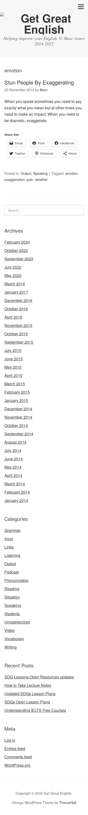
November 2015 (18, 325)
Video (9, 630)
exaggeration (14, 179)
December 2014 (18, 409)
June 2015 (13, 359)
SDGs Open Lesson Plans (27, 702)
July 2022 (12, 267)
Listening (12, 555)
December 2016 (18, 300)
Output (26, 173)
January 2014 (16, 500)
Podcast (11, 572)
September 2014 (18, 434)
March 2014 (14, 484)
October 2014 (16, 425)
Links (9, 547)
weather (41, 179)
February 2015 (17, 392)
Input (8, 538)
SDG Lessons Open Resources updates (39, 677)
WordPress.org (17, 765)
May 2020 (13, 275)
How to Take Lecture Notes (27, 685)
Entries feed (14, 748)
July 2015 (12, 350)
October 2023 (16, 250)
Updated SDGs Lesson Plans (29, 693)
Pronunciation (16, 580)
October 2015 (16, 334)
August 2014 (15, 442)
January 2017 (16, 292)
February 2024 (17, 242)
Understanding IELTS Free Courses (35, 710)
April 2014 (13, 475)
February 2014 (17, 492)
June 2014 (13, 459)
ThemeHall (67, 802)
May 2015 (13, 367)
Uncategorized (17, 622)
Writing (10, 647)
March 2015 (14, 384)
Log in (9, 740)
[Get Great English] (44, 29)
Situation (12, 597)
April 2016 (13, 317)
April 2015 (13, 375)
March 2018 (14, 284)
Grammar (12, 530)
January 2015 (16, 400)
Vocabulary (14, 638)
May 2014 (13, 467)
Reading (11, 588)
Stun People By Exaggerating (39, 82)
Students (12, 613)
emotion (71, 173)
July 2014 (12, 450)
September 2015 (18, 342)
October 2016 (16, 309)
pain (30, 179)
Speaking (40, 173)
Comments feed (18, 757)
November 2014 (18, 417)
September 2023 (18, 259)
